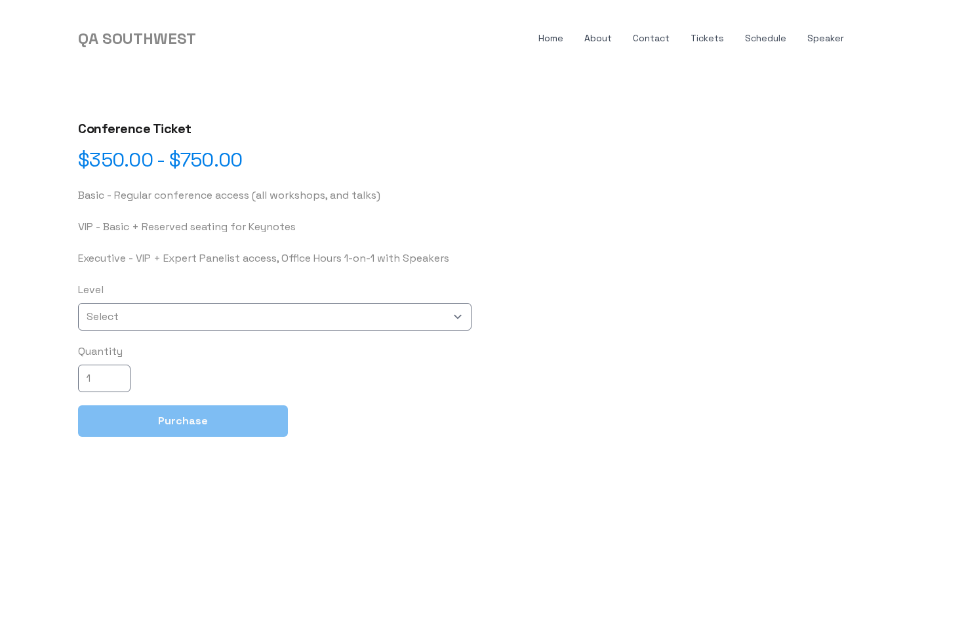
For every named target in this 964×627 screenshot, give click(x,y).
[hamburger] (212, 38)
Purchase (183, 421)
